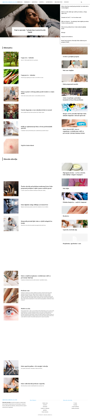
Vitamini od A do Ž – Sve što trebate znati (71, 17)
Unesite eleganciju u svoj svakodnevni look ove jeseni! (36, 110)
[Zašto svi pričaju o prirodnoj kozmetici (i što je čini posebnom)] (75, 92)
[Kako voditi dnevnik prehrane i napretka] (11, 385)
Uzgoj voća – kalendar (27, 58)
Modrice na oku (25, 308)
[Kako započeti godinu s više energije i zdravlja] (11, 367)
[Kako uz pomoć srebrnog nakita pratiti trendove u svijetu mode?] (11, 94)
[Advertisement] (30, 171)
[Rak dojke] (75, 182)
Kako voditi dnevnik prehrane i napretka (33, 383)
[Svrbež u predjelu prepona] (75, 50)
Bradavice (66, 216)
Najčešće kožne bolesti (27, 145)
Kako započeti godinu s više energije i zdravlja (34, 366)
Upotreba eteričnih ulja (70, 230)
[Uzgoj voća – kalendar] (11, 59)
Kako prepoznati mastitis (70, 84)
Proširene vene (25, 290)
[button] (81, 2)
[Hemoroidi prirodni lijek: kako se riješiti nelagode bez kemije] (11, 223)
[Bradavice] (75, 210)
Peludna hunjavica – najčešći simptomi (74, 202)
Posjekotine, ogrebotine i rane (72, 243)
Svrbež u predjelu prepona (71, 56)
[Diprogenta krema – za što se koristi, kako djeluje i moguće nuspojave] (75, 167)
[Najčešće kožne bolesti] (11, 146)
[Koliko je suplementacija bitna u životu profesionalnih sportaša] (11, 128)
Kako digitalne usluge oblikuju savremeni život (34, 204)
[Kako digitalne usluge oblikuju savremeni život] (11, 206)
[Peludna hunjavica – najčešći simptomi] (75, 196)
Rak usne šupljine (68, 70)
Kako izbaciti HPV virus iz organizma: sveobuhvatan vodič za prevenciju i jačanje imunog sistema (74, 131)
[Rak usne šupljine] (75, 64)
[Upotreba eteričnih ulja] (75, 224)
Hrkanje (63, 32)
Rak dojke (66, 188)
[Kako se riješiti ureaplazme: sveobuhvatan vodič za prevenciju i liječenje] (11, 278)
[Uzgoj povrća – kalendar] (11, 76)
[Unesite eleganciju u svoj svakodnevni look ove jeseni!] (11, 111)
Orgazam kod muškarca (67, 36)
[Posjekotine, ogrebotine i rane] (75, 237)
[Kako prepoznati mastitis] (75, 78)
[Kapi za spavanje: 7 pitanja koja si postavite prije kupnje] (30, 20)
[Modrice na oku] (11, 313)
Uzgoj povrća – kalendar (28, 75)
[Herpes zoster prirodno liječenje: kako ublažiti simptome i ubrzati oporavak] (75, 107)
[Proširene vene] (11, 295)
